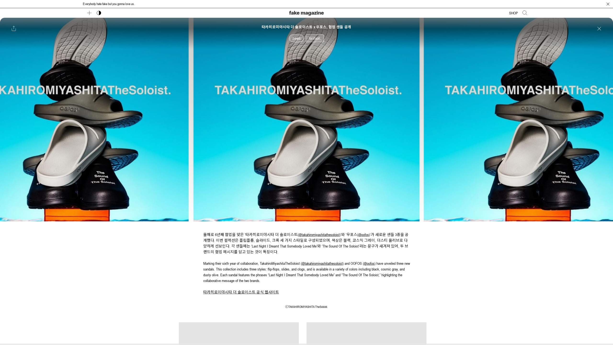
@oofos (363, 234)
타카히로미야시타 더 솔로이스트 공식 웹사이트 (241, 292)
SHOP (513, 13)
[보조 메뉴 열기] (89, 13)
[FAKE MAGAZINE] (306, 12)
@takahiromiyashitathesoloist (319, 234)
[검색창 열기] (525, 13)
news (296, 38)
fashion (314, 38)
